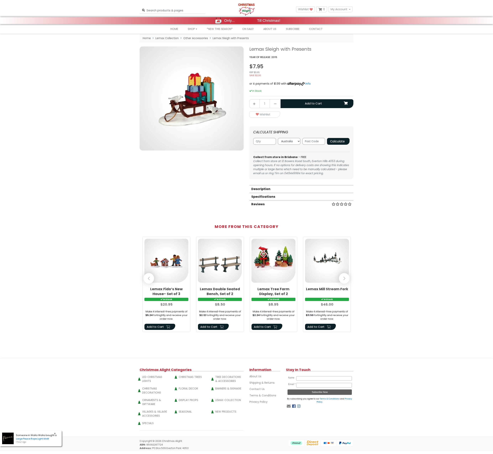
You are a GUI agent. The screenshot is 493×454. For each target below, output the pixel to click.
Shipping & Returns (262, 383)
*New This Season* (220, 29)
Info (308, 84)
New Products (225, 412)
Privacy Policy (258, 402)
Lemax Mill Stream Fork (327, 289)
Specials (148, 423)
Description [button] (260, 189)
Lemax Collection (228, 400)
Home (174, 29)
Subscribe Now (320, 392)
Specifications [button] (263, 196)
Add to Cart (313, 103)
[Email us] (289, 406)
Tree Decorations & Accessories (228, 379)
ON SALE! (248, 29)
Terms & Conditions (262, 395)
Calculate (337, 141)
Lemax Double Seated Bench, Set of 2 (220, 291)
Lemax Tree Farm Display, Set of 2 (273, 291)
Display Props (188, 400)
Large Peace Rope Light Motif (32, 438)
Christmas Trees (190, 377)
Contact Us (257, 389)
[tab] (301, 189)
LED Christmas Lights (152, 379)
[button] (264, 114)
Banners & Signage (228, 388)
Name (292, 377)
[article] (166, 285)
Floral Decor (188, 388)
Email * (292, 384)
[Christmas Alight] (246, 9)
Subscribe (292, 29)
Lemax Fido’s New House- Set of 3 (166, 291)
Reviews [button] (258, 204)
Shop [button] (191, 29)
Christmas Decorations (151, 390)
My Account (339, 9)
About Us (269, 29)
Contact (316, 29)
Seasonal (185, 412)
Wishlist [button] (304, 9)
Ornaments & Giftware (151, 402)
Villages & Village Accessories (154, 414)
